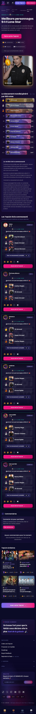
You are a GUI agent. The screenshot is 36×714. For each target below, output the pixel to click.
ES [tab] (13, 696)
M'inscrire (28, 682)
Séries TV (8, 10)
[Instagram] (19, 692)
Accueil (3, 10)
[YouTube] (15, 692)
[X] (7, 692)
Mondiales (23, 10)
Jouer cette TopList (18, 605)
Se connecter (8, 527)
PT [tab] (18, 696)
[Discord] (23, 692)
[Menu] (8, 3)
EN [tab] (4, 696)
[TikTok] (3, 692)
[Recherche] (12, 2)
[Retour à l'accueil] (3, 3)
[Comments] (17, 262)
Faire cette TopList (11, 36)
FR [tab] (9, 696)
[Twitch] (11, 692)
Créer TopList (20, 3)
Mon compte (31, 3)
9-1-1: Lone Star (14, 10)
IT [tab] (23, 696)
